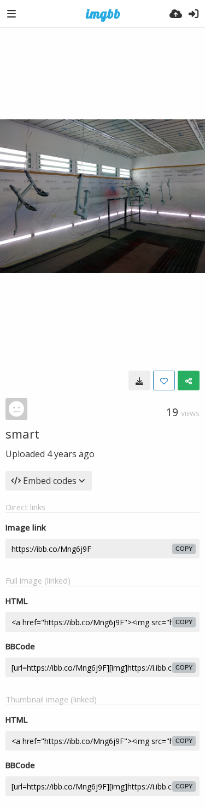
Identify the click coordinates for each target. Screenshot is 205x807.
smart (22, 433)
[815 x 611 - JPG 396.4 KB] (139, 380)
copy (183, 548)
